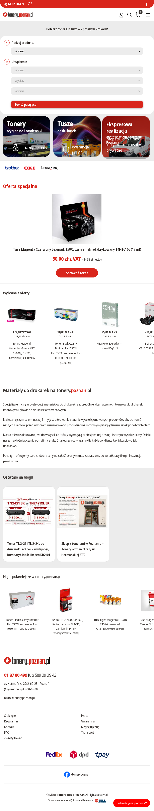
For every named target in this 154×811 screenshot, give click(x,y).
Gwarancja (88, 721)
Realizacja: (88, 800)
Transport (87, 732)
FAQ (6, 732)
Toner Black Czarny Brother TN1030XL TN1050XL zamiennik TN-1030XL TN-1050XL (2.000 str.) (66, 353)
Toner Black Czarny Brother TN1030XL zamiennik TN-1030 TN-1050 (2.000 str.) (22, 624)
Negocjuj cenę (90, 727)
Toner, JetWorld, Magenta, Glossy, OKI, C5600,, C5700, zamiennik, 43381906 (22, 350)
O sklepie (10, 715)
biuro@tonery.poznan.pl (19, 698)
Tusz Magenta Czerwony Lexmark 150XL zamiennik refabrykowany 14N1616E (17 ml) (77, 249)
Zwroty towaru (13, 738)
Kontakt (9, 727)
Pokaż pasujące (25, 104)
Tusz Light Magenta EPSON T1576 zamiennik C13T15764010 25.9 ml (110, 624)
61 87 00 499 (16, 4)
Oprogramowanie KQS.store (64, 800)
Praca (84, 715)
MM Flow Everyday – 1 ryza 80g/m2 (110, 345)
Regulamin (11, 721)
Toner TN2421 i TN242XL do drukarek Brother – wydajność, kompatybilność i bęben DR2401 (28, 549)
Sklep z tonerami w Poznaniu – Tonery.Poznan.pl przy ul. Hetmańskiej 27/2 (82, 549)
